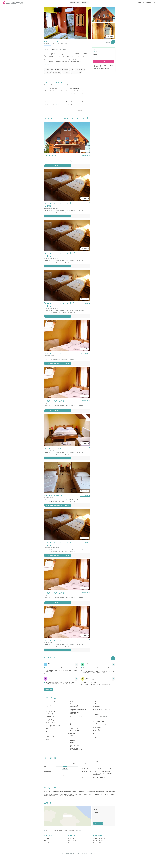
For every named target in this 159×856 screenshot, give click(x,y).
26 (50, 104)
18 (47, 101)
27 (53, 104)
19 (50, 101)
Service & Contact (47, 838)
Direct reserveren (47, 45)
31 (45, 107)
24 (45, 104)
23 (61, 101)
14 (56, 98)
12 (50, 98)
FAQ (69, 844)
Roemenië (71, 43)
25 (47, 104)
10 (45, 98)
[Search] (88, 2)
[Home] (44, 830)
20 (53, 101)
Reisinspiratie (46, 842)
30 (61, 104)
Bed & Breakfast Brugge (98, 840)
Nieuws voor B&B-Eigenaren (74, 847)
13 (53, 98)
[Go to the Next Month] (83, 88)
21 (56, 101)
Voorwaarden (85, 853)
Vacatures (46, 844)
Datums (78, 2)
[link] (13, 2)
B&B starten (70, 842)
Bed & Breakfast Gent (97, 842)
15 (58, 98)
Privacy (78, 853)
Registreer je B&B (72, 840)
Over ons (45, 840)
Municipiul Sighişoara (55, 43)
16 (61, 98)
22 (58, 101)
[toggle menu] (155, 2)
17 (45, 101)
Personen (95, 54)
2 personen (83, 2)
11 (47, 98)
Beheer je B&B (71, 838)
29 (58, 104)
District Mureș (64, 43)
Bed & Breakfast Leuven (98, 844)
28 (56, 104)
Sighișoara (72, 2)
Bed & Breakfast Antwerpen (99, 838)
